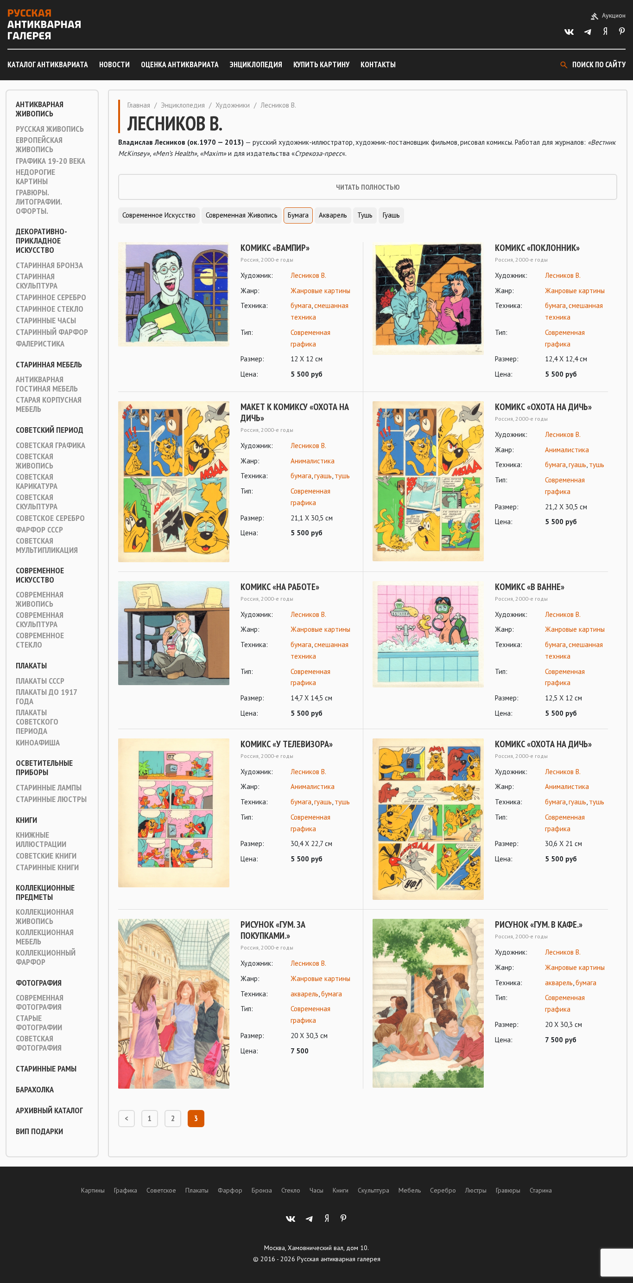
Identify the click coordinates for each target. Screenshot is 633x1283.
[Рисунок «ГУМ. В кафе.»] (428, 1003)
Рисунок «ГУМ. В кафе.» (538, 924)
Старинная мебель (49, 364)
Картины (93, 1190)
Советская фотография (39, 1043)
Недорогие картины (35, 176)
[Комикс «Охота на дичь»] (428, 481)
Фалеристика (40, 343)
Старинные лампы (49, 787)
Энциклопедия (256, 64)
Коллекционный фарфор (46, 957)
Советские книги (46, 855)
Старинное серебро (51, 297)
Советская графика (50, 445)
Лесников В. (308, 275)
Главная (138, 105)
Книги (26, 820)
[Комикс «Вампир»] (173, 311)
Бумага (298, 215)
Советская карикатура (36, 481)
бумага (301, 305)
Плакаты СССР (40, 681)
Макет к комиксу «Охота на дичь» (295, 412)
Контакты (378, 64)
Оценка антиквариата (180, 64)
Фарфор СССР (39, 529)
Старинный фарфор (52, 332)
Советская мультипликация (47, 545)
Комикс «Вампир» (275, 247)
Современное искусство (40, 575)
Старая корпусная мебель (49, 404)
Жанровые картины (320, 290)
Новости (114, 64)
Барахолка (35, 1089)
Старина (541, 1190)
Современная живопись (39, 599)
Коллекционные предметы (45, 892)
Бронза (262, 1190)
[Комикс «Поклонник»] (428, 311)
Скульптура (373, 1190)
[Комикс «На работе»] (173, 650)
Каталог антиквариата (47, 64)
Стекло (290, 1190)
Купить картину (321, 64)
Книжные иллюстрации (41, 839)
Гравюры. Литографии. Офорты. (39, 202)
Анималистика (313, 460)
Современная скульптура (39, 619)
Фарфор (230, 1190)
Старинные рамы (46, 1068)
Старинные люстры (51, 799)
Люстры (476, 1190)
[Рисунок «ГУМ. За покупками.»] (173, 1003)
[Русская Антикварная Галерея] (44, 24)
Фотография (39, 983)
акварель (304, 993)
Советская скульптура (36, 502)
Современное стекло (40, 640)
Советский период (49, 430)
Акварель (333, 215)
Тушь (365, 215)
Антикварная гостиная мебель (47, 384)
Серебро (443, 1190)
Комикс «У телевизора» (287, 744)
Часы (316, 1190)
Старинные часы (46, 320)
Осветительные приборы (44, 767)
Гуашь (391, 215)
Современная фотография (39, 1002)
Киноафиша (38, 742)
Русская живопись (50, 129)
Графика (125, 1190)
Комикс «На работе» (280, 586)
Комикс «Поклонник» (537, 247)
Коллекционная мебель (45, 937)
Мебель (410, 1190)
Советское (161, 1190)
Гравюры (508, 1190)
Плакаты (31, 665)
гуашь (323, 475)
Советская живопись (34, 461)
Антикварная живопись (39, 109)
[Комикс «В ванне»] (428, 650)
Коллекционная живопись (45, 916)
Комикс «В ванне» (529, 586)
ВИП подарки (39, 1131)
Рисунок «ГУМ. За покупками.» (273, 930)
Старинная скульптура (36, 281)
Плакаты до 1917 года (46, 696)
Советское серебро (50, 518)
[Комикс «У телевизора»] (173, 813)
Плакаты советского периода (37, 722)
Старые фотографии (39, 1023)
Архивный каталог (49, 1110)
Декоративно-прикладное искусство (41, 241)
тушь (342, 475)
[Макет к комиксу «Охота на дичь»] (173, 481)
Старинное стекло (49, 309)
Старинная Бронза (49, 265)
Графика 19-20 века (50, 161)
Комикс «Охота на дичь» (543, 406)
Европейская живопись (39, 144)
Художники (232, 105)
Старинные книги (47, 867)
